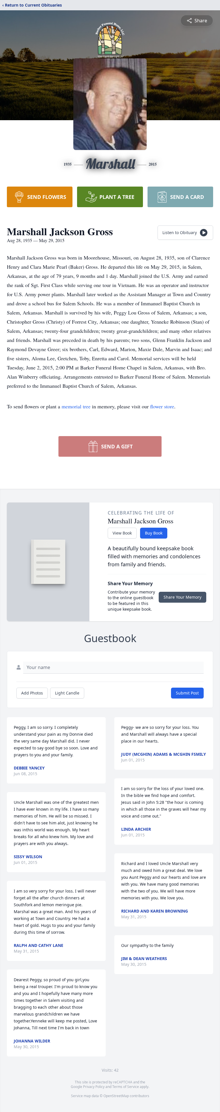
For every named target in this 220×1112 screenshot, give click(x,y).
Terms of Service (125, 1086)
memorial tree (76, 406)
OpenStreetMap (116, 1095)
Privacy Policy (94, 1086)
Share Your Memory (182, 597)
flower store (162, 406)
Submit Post (187, 693)
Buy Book (153, 533)
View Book (122, 533)
